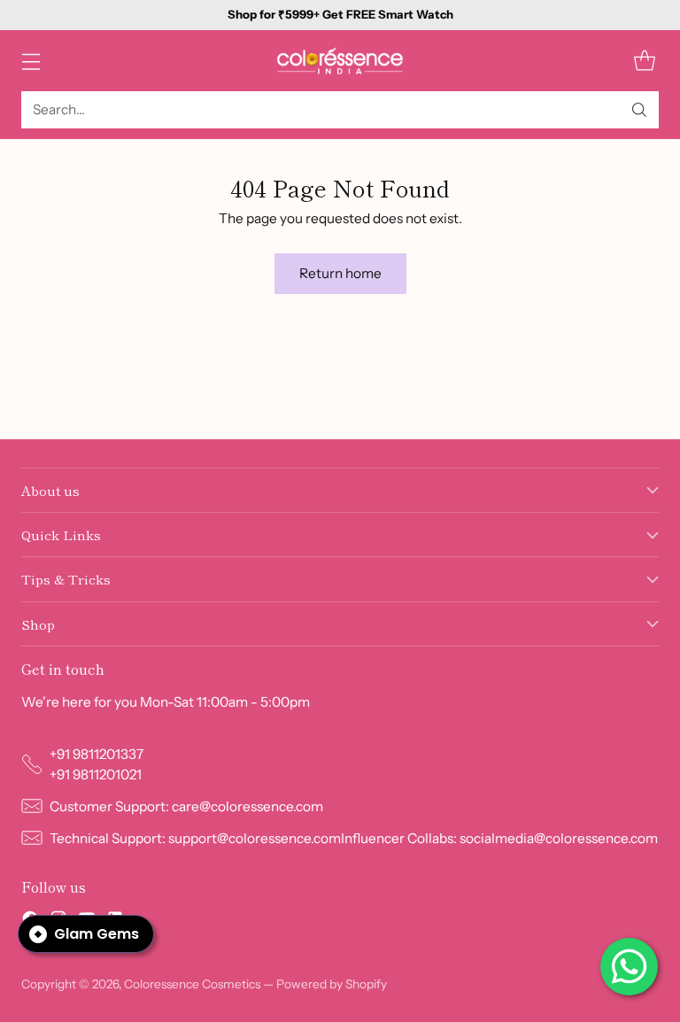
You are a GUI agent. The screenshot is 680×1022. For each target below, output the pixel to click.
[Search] (639, 109)
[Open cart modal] (644, 61)
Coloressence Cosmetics (192, 984)
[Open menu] (30, 61)
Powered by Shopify (331, 984)
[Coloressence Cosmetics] (340, 61)
